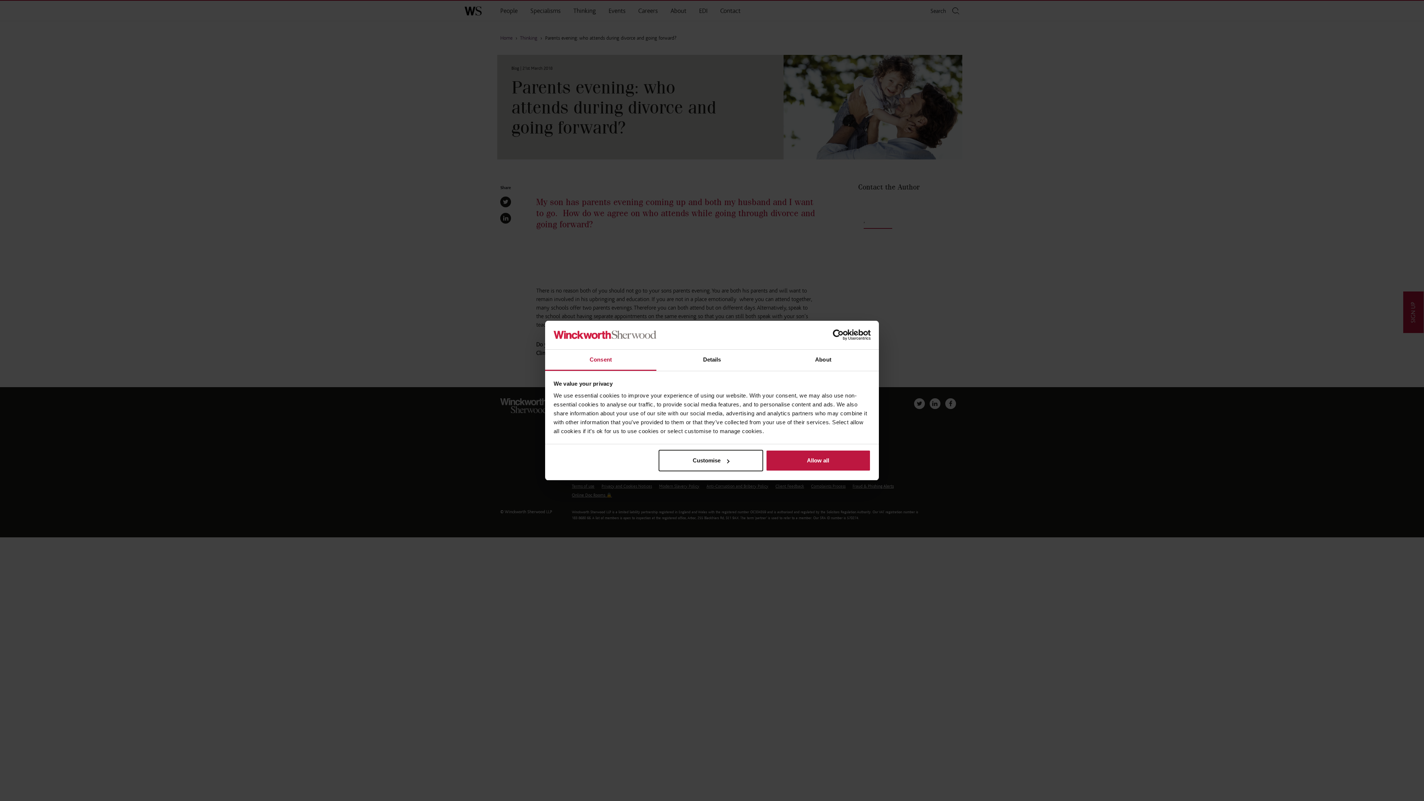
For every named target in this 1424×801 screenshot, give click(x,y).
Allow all (818, 460)
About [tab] (823, 359)
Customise (707, 460)
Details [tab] (712, 359)
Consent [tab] (601, 359)
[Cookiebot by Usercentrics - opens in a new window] (838, 335)
